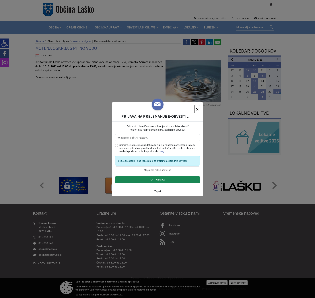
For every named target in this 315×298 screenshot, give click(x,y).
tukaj (161, 151)
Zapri (157, 191)
